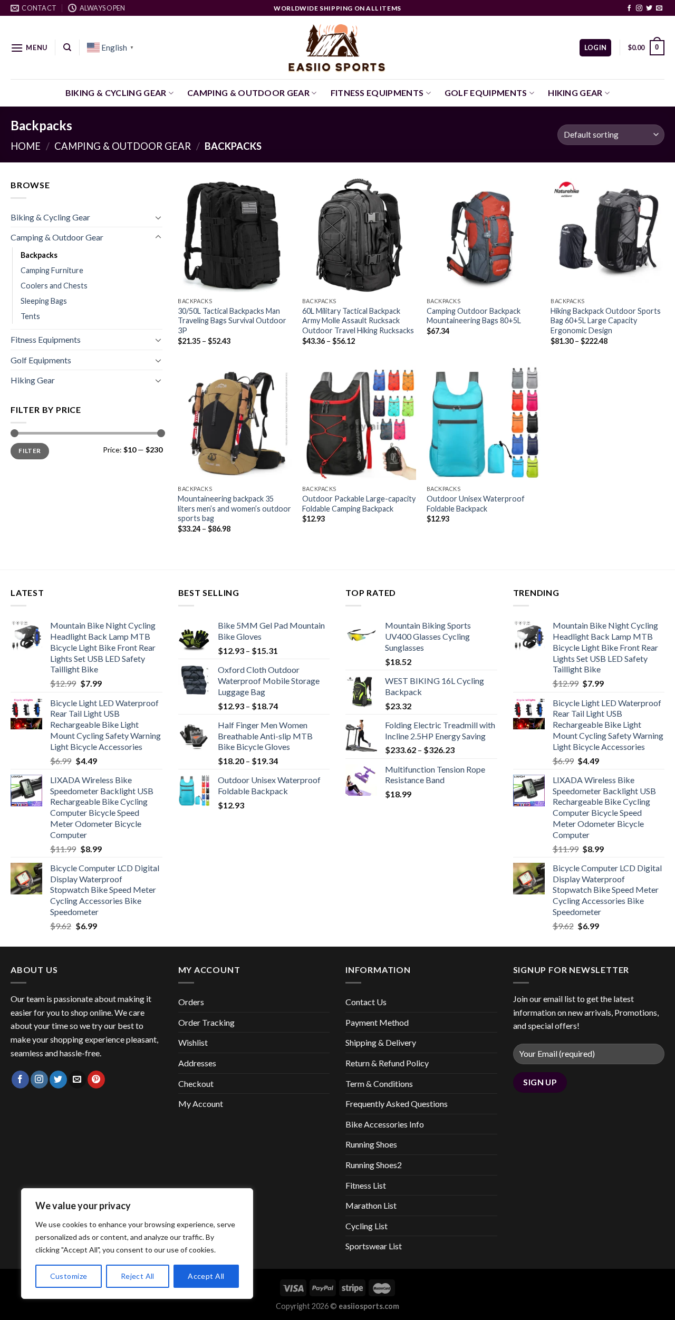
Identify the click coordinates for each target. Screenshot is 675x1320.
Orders (191, 1002)
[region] (137, 1243)
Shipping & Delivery (380, 1042)
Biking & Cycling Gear (116, 93)
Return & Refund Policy (387, 1063)
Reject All (138, 1275)
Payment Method (377, 1022)
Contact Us (366, 1002)
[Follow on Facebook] (629, 8)
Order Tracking (206, 1022)
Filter (29, 451)
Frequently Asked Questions (396, 1104)
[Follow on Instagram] (639, 8)
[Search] (67, 47)
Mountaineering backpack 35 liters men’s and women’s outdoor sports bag (234, 508)
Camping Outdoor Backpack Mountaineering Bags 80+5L (474, 315)
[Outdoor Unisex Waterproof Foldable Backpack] (484, 423)
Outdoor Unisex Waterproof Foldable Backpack (476, 503)
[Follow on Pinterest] (96, 1079)
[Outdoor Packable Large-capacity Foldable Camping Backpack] (359, 423)
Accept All (206, 1275)
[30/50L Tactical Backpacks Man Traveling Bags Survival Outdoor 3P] (235, 235)
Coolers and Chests (54, 285)
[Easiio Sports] (338, 47)
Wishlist (193, 1042)
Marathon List (371, 1205)
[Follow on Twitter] (649, 8)
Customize (69, 1275)
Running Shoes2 (373, 1165)
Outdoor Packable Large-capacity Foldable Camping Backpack (359, 503)
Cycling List (366, 1226)
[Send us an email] (659, 8)
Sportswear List (373, 1246)
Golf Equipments (486, 93)
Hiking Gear (575, 93)
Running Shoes (371, 1144)
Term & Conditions (379, 1083)
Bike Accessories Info (384, 1124)
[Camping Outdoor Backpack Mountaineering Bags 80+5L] (484, 235)
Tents (30, 316)
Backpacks (39, 254)
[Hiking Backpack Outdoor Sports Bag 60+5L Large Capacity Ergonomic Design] (607, 235)
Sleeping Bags (44, 300)
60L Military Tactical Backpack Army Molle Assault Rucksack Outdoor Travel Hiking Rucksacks (358, 320)
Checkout (196, 1083)
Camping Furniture (52, 270)
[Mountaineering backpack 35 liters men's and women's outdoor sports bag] (235, 423)
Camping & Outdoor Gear (248, 93)
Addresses (197, 1063)
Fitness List (365, 1185)
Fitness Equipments (377, 93)
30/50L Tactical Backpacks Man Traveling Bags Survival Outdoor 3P (232, 320)
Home (26, 146)
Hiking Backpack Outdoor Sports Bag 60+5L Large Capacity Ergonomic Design (606, 320)
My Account (200, 1104)
